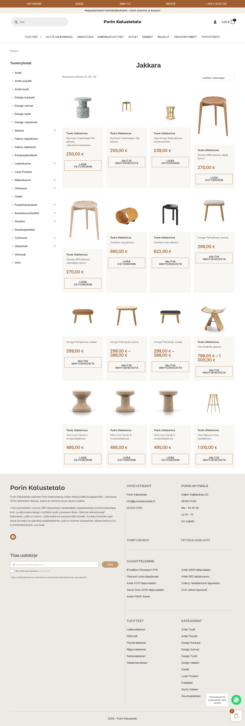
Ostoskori (34, 3)
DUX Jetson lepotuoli (194, 589)
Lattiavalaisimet (136, 629)
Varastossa (85, 36)
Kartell (185, 669)
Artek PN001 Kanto (138, 596)
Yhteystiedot (211, 36)
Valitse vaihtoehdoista (126, 162)
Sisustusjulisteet (190, 696)
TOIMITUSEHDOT (138, 540)
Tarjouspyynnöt (185, 36)
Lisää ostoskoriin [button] (83, 165)
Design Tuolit (189, 656)
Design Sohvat (190, 649)
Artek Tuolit (188, 629)
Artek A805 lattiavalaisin (195, 569)
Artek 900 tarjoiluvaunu (195, 576)
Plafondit (132, 636)
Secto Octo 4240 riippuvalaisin (145, 589)
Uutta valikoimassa (59, 36)
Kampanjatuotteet (111, 36)
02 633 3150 (134, 508)
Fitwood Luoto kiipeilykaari (143, 576)
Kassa (80, 3)
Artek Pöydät (189, 636)
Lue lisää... (40, 525)
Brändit (147, 36)
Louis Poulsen (189, 676)
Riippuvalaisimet (136, 649)
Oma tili (125, 3)
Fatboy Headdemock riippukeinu (200, 583)
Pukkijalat (187, 682)
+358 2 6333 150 (216, 3)
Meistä (170, 3)
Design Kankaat (190, 642)
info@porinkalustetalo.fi (141, 501)
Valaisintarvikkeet (137, 662)
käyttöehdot (44, 570)
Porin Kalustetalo (122, 21)
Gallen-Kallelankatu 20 (194, 494)
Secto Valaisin (189, 689)
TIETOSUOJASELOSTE (195, 540)
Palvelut (164, 36)
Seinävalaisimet (136, 656)
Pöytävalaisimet (136, 642)
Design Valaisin (190, 662)
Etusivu (14, 50)
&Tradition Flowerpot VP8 (142, 569)
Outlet (133, 36)
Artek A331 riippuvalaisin (141, 583)
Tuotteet (31, 36)
